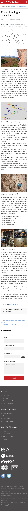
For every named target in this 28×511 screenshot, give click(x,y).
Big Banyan (8, 312)
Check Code (8, 353)
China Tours (6, 395)
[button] (14, 2)
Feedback (5, 439)
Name (6, 337)
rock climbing (9, 310)
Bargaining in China (10, 324)
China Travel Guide (8, 403)
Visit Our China (13, 304)
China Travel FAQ (7, 413)
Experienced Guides (8, 421)
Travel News (6, 431)
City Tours (5, 398)
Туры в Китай (4, 502)
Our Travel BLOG (7, 433)
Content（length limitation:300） (9, 361)
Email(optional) (9, 345)
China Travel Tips (7, 418)
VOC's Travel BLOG (21, 6)
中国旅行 (14, 502)
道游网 (7, 505)
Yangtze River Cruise (8, 401)
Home (13, 6)
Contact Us (6, 416)
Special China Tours (8, 436)
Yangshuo (12, 27)
